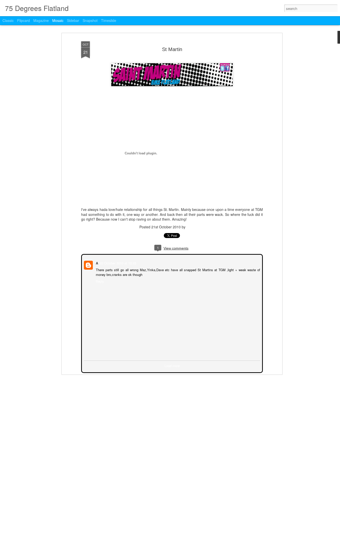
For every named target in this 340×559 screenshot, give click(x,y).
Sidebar (73, 20)
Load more (172, 365)
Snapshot (90, 20)
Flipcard (23, 20)
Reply (99, 280)
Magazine (41, 20)
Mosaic (57, 20)
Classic (8, 20)
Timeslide (108, 20)
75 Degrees (195, 226)
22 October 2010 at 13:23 (117, 262)
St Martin (172, 49)
